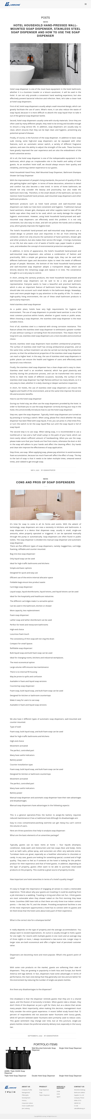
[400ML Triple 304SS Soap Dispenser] (18, 1069)
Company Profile (27, 1090)
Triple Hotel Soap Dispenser (15, 1075)
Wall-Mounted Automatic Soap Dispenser (44, 1049)
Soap (40, 1092)
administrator (49, 470)
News (45, 22)
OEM (58, 1094)
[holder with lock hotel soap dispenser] (45, 64)
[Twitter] (8, 1092)
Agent (58, 1097)
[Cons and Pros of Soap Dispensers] (45, 505)
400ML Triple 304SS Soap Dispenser (14, 1072)
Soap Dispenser (44, 1090)
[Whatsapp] (12, 1092)
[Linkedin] (10, 1092)
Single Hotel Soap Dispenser (70, 1048)
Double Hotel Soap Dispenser (43, 1075)
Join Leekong (26, 1108)
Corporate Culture (27, 1103)
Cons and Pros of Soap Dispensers (45, 482)
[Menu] (86, 4)
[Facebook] (5, 1092)
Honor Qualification (28, 1106)
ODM (58, 1091)
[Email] (14, 1092)
